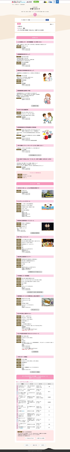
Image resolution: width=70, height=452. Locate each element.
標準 (48, 2)
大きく (51, 2)
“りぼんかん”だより (30, 438)
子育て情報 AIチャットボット (35, 155)
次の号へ (42, 445)
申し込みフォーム (35, 309)
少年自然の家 (35, 351)
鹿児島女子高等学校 (35, 233)
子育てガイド (17, 4)
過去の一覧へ (35, 445)
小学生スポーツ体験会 (35, 372)
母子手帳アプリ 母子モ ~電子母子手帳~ (35, 292)
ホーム (13, 4)
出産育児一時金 (35, 105)
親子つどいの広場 (41, 438)
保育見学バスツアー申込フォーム (35, 271)
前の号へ (27, 445)
